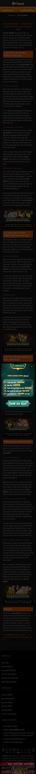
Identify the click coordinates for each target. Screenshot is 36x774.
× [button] (31, 366)
